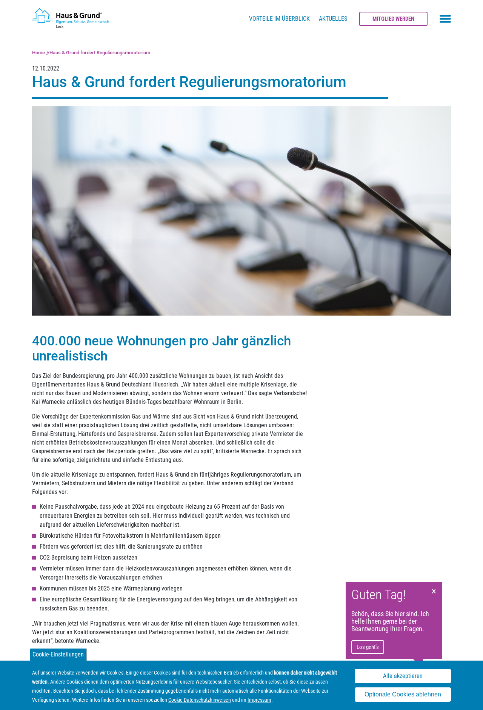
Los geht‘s (368, 647)
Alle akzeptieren (403, 676)
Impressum (259, 700)
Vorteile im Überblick (279, 18)
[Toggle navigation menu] (445, 19)
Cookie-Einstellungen (58, 654)
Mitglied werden (393, 18)
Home (38, 52)
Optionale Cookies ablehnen (403, 694)
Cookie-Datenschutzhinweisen (199, 700)
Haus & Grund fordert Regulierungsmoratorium (99, 52)
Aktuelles (333, 18)
